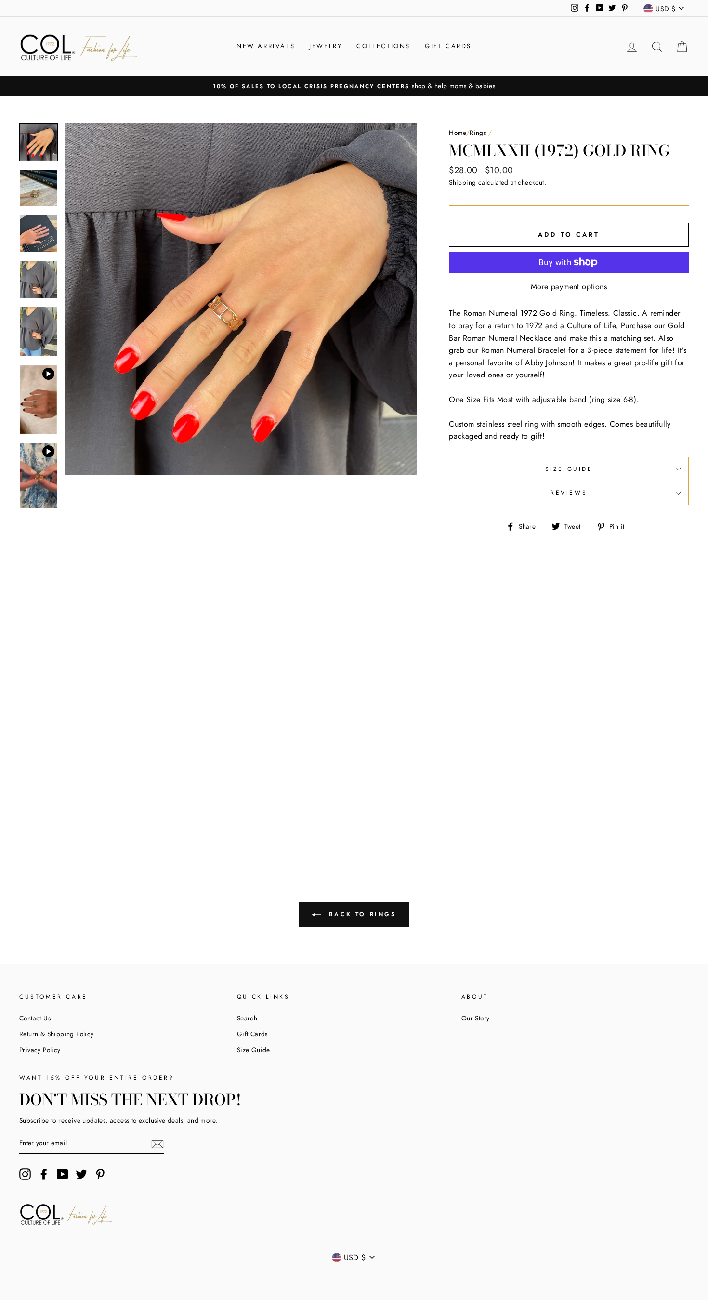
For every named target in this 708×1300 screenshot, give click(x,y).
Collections (383, 46)
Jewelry (325, 46)
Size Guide (569, 469)
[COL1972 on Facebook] (44, 1174)
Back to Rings (360, 914)
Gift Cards (448, 46)
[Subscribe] (157, 1143)
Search (247, 1018)
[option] (354, 86)
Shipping (462, 182)
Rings (478, 132)
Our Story (475, 1018)
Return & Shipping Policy (56, 1034)
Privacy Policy (40, 1050)
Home (457, 132)
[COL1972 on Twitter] (81, 1174)
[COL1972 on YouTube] (62, 1174)
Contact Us (35, 1018)
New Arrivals (265, 46)
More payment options (569, 286)
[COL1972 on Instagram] (25, 1174)
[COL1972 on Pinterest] (100, 1174)
